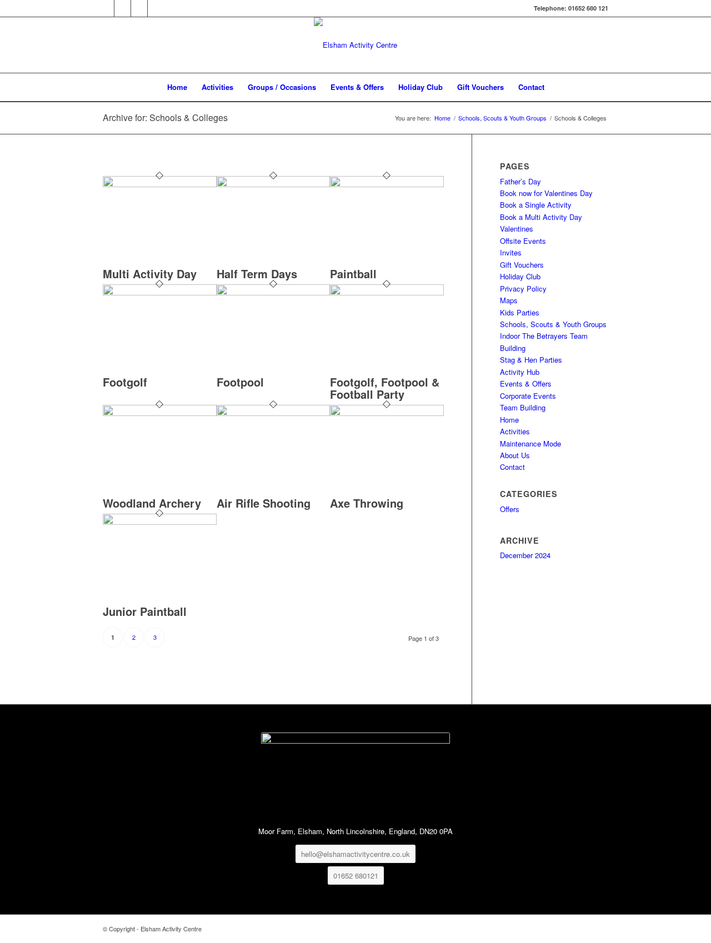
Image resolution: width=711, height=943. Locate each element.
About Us (515, 455)
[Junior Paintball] (160, 521)
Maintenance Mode (530, 443)
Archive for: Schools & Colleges (165, 117)
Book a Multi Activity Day (541, 217)
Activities (515, 431)
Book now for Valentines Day (546, 193)
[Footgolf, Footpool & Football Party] (387, 292)
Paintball (353, 273)
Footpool (240, 382)
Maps (509, 300)
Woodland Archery (152, 503)
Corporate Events (528, 395)
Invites (511, 252)
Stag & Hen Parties (531, 359)
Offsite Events (523, 240)
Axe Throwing (366, 503)
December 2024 (525, 555)
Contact (512, 467)
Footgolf (125, 382)
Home (509, 419)
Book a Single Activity (536, 204)
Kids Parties (519, 312)
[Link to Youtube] (156, 8)
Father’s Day (520, 181)
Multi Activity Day (150, 273)
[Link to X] (122, 8)
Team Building (522, 407)
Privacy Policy (523, 288)
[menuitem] (177, 87)
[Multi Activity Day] (160, 184)
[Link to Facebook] (106, 8)
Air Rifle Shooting (264, 503)
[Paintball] (387, 184)
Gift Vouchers (522, 264)
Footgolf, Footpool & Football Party (384, 388)
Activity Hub (519, 372)
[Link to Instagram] (139, 8)
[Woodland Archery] (160, 413)
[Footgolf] (160, 292)
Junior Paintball (145, 611)
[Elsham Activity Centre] (355, 45)
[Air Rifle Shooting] (274, 413)
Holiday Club (520, 276)
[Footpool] (274, 292)
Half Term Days (257, 273)
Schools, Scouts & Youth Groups (553, 324)
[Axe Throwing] (387, 413)
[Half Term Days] (274, 184)
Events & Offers (526, 383)
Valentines (516, 228)
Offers (509, 509)
